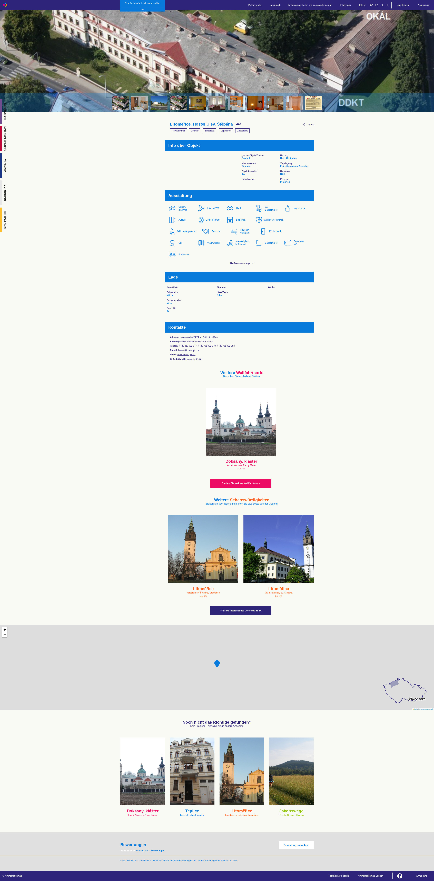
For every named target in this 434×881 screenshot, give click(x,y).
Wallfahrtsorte (254, 5)
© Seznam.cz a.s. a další (426, 709)
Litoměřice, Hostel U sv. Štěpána (201, 124)
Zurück (309, 124)
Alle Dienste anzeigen (241, 263)
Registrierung (403, 5)
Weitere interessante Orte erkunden (240, 610)
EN (376, 5)
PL (382, 5)
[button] (217, 664)
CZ (371, 5)
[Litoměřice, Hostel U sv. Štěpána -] (120, 103)
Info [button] (361, 5)
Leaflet (416, 709)
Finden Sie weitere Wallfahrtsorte (241, 483)
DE (387, 5)
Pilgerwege (345, 5)
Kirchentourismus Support (370, 876)
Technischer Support (339, 876)
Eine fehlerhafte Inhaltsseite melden (142, 3)
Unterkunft (275, 5)
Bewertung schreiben (296, 845)
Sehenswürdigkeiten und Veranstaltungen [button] (308, 5)
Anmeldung (423, 5)
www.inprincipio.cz (186, 354)
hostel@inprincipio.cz (188, 350)
